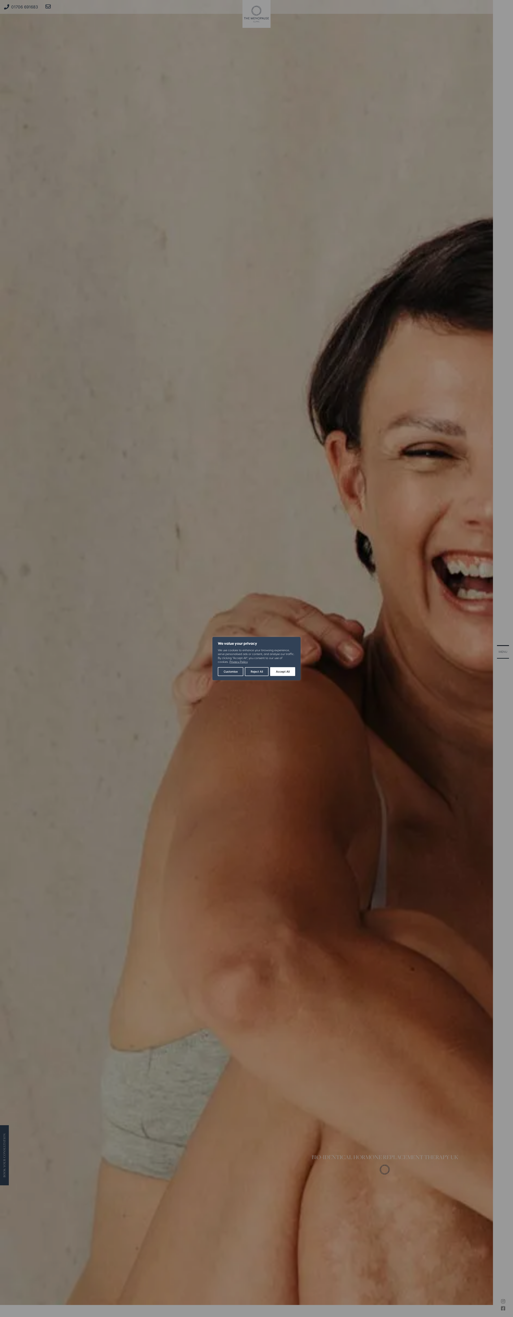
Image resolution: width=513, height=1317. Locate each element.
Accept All (283, 671)
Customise (231, 671)
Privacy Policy (238, 662)
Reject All (257, 671)
